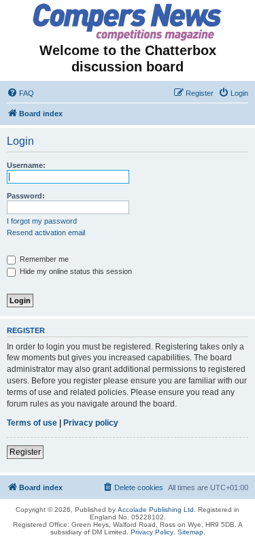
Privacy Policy (152, 532)
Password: (26, 196)
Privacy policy (90, 423)
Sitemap (190, 532)
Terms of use (32, 423)
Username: (26, 165)
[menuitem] (20, 93)
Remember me (43, 259)
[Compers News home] (127, 22)
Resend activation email (46, 232)
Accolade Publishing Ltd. (157, 509)
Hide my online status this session (75, 271)
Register (25, 452)
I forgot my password (42, 221)
